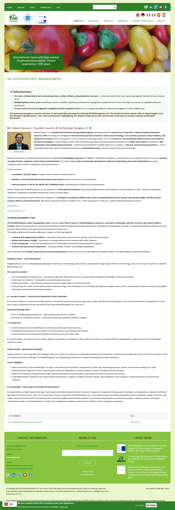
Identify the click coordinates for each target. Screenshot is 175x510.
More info (64, 506)
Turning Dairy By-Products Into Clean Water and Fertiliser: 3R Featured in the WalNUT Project (148, 459)
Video (32, 7)
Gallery (21, 7)
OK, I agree (139, 505)
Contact (161, 21)
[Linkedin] (150, 7)
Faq (58, 7)
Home (9, 7)
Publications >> (13, 206)
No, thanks (151, 505)
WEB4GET (18, 494)
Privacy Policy (87, 471)
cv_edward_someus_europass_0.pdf (26, 422)
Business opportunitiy (143, 21)
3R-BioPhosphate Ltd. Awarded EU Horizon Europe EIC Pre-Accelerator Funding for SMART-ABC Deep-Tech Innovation (147, 448)
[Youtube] (160, 7)
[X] (146, 7)
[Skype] (155, 7)
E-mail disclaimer (87, 474)
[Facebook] (165, 7)
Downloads (45, 7)
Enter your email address (87, 446)
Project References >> (16, 211)
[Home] (14, 18)
